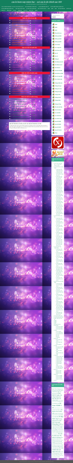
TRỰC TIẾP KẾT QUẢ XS (42, 8)
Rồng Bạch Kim (57, 424)
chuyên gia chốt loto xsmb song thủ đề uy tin (59, 237)
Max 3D (56, 53)
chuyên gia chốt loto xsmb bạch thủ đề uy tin (59, 177)
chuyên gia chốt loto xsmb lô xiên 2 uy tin (59, 226)
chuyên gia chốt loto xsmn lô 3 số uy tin (59, 299)
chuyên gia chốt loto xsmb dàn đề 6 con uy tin (59, 195)
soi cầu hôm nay (59, 432)
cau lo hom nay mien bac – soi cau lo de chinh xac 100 (12, 6)
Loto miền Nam (58, 115)
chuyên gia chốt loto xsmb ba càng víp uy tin (59, 174)
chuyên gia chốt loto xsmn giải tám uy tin (59, 295)
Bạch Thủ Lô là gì (55, 388)
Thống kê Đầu (57, 94)
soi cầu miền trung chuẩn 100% (57, 6)
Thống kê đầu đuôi (59, 356)
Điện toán (9, 10)
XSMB (49, 8)
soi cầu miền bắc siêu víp (44, 6)
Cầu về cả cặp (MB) (58, 76)
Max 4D (56, 56)
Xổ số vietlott (58, 331)
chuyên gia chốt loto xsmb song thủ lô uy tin (59, 244)
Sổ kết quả (68, 8)
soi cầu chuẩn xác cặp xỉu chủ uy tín (19, 109)
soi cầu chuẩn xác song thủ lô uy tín (19, 111)
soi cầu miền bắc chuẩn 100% (31, 6)
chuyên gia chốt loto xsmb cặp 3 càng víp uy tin (59, 188)
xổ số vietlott (57, 44)
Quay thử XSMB (58, 121)
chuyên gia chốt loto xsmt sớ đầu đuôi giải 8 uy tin (59, 268)
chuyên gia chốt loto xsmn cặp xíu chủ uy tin (59, 288)
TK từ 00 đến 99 (58, 109)
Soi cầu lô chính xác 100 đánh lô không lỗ (57, 435)
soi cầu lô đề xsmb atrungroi (59, 442)
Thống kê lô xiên (58, 88)
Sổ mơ (56, 132)
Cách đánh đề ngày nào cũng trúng (56, 398)
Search (54, 16)
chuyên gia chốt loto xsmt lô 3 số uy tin (59, 264)
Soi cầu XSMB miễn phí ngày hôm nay (57, 449)
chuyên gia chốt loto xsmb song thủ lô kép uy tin (59, 240)
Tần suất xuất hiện (58, 106)
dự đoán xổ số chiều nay (56, 409)
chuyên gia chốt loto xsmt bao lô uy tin (59, 250)
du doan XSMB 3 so (57, 405)
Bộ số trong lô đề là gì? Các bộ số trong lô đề (25, 123)
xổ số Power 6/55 (58, 50)
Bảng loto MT (58, 371)
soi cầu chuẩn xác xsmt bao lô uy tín (19, 106)
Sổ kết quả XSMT (58, 41)
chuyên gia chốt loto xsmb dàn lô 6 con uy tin (59, 219)
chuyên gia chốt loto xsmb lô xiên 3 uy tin (59, 230)
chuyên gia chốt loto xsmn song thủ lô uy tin (59, 313)
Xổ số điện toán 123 (58, 64)
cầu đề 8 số (56, 401)
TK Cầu (14, 10)
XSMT (56, 8)
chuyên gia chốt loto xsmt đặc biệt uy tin (59, 257)
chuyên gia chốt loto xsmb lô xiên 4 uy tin (59, 233)
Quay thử (31, 10)
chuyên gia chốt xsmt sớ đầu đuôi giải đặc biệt (59, 271)
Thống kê (20, 10)
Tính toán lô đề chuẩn (20, 8)
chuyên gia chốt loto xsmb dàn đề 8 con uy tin (59, 199)
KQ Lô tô (25, 10)
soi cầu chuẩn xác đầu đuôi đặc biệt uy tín (21, 116)
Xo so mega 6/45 (58, 47)
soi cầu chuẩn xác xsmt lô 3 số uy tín (20, 118)
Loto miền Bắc (58, 112)
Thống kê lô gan (58, 85)
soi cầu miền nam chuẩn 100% (7, 8)
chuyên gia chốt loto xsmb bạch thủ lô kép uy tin (59, 181)
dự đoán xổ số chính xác (57, 411)
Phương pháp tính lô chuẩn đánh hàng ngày (57, 420)
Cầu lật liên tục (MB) (59, 73)
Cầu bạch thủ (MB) (58, 70)
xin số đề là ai (58, 456)
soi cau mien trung (59, 428)
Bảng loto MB (58, 370)
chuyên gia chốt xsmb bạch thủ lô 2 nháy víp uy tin (59, 170)
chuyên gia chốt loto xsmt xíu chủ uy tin (59, 279)
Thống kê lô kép (58, 91)
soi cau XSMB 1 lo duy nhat (57, 429)
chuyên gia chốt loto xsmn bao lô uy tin (59, 285)
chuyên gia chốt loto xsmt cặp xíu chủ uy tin (59, 254)
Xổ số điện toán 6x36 (59, 61)
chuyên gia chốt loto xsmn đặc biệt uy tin (59, 292)
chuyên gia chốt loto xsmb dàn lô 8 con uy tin (59, 223)
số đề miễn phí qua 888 (58, 455)
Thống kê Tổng (58, 104)
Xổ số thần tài (57, 67)
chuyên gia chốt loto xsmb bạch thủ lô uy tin (59, 184)
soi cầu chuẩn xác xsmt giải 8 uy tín (19, 104)
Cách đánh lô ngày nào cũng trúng (57, 395)
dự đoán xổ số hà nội (58, 413)
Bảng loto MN (58, 373)
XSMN (52, 8)
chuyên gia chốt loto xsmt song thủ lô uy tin (59, 275)
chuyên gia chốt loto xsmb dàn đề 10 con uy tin (59, 202)
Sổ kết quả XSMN (58, 38)
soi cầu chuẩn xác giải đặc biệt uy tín (20, 101)
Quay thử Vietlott (58, 130)
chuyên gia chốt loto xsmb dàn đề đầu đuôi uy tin (59, 206)
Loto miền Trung (58, 118)
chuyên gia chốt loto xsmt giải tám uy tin (59, 261)
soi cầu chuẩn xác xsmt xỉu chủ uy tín (20, 99)
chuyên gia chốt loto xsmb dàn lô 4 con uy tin (59, 213)
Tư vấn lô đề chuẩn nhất (31, 8)
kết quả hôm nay (61, 8)
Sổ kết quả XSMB (58, 35)
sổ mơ (36, 10)
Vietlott (3, 10)
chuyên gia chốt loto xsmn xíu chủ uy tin (59, 310)
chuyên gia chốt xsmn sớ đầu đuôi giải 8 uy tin (59, 302)
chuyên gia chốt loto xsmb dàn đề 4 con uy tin (59, 192)
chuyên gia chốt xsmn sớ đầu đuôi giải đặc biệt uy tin (59, 306)
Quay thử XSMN (58, 124)
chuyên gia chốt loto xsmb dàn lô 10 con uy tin (59, 209)
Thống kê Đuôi (58, 97)
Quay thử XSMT (58, 127)
